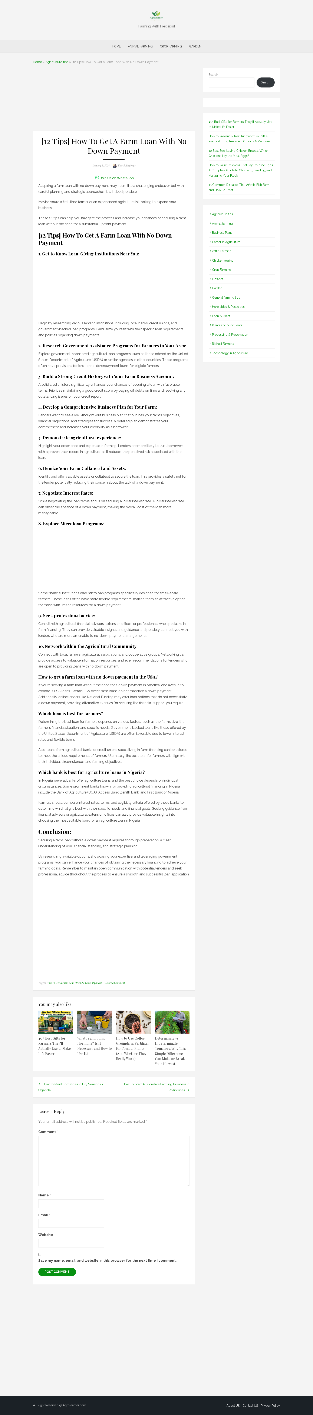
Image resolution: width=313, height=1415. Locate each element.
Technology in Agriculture (230, 353)
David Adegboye (126, 166)
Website (45, 1235)
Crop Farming (171, 46)
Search (213, 74)
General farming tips (226, 297)
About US (233, 1405)
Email (44, 1215)
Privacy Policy (270, 1405)
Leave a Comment (115, 983)
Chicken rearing (223, 260)
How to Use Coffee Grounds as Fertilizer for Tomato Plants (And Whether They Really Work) (132, 1048)
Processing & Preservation (230, 334)
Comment (48, 1132)
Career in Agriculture (226, 242)
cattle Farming (221, 251)
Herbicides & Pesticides (228, 306)
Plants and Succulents (227, 325)
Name (44, 1195)
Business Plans (222, 232)
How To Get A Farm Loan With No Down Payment (74, 983)
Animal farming (140, 46)
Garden (195, 46)
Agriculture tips (57, 62)
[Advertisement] (114, 99)
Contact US (250, 1405)
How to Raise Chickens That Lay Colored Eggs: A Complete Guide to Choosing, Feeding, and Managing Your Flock (241, 170)
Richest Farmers (223, 343)
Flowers (217, 279)
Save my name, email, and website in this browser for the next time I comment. (107, 1261)
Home (116, 46)
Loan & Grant (221, 316)
